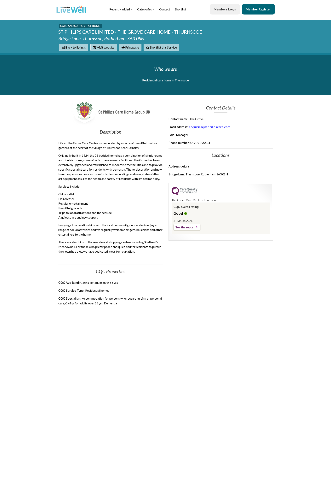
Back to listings (75, 47)
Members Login (225, 9)
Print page (132, 47)
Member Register (258, 9)
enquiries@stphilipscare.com (209, 127)
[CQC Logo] (184, 194)
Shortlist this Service (163, 47)
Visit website (105, 47)
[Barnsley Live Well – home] (71, 9)
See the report (184, 227)
